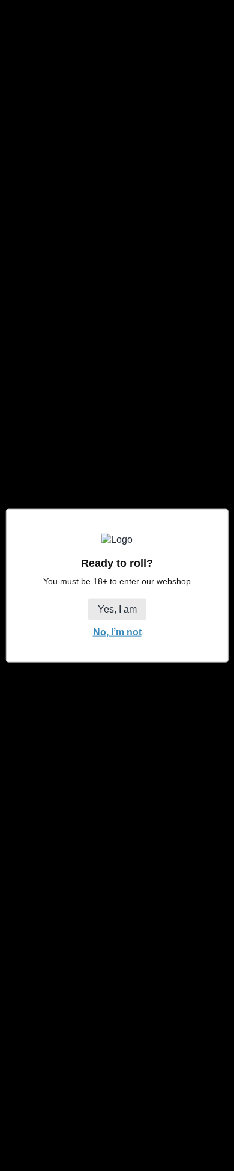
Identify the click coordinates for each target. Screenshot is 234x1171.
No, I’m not (117, 631)
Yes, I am (117, 609)
